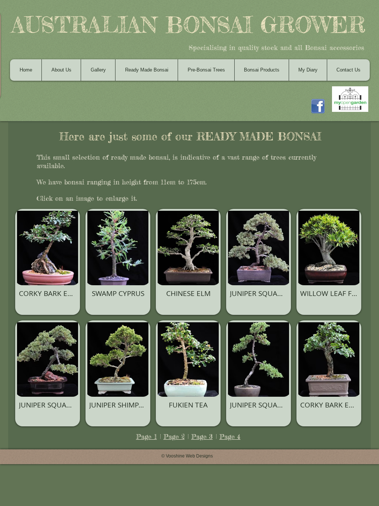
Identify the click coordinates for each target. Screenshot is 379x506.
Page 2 (174, 436)
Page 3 (202, 436)
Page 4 (230, 436)
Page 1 (146, 436)
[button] (47, 262)
